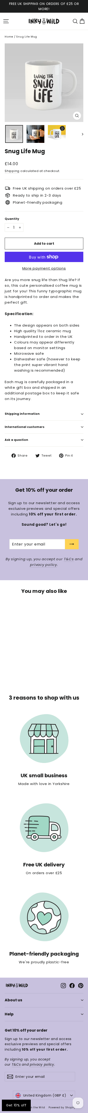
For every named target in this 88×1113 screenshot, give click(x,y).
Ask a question (16, 440)
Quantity (12, 219)
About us (13, 1000)
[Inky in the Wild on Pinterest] (80, 985)
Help (9, 1014)
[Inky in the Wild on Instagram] (63, 985)
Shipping (12, 171)
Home (9, 36)
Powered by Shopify (62, 1107)
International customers (24, 427)
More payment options (44, 268)
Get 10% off (16, 1105)
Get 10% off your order (26, 1030)
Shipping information (22, 414)
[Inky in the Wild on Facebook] (72, 985)
